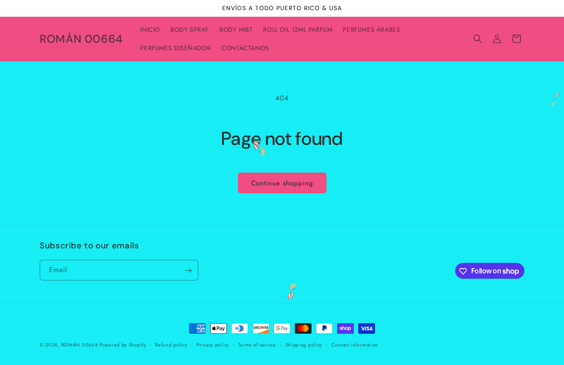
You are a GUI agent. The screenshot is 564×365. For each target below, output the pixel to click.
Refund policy (171, 344)
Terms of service (257, 344)
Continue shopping (282, 183)
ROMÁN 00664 (79, 344)
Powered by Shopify (123, 344)
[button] (477, 38)
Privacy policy (213, 344)
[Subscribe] (188, 270)
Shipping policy (304, 344)
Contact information (354, 344)
